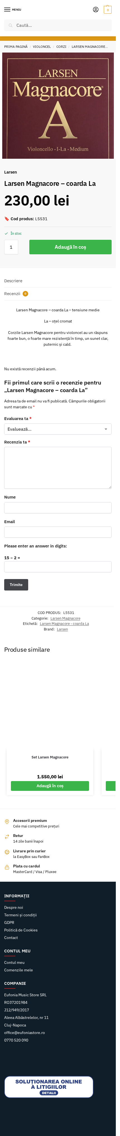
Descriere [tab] (13, 280)
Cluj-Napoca (15, 1025)
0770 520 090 (16, 1040)
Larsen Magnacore (88, 46)
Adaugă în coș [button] (50, 785)
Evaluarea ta (18, 418)
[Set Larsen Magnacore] (50, 705)
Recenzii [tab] (15, 293)
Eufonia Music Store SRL (25, 994)
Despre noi (13, 907)
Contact (11, 937)
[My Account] (95, 10)
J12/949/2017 (16, 1009)
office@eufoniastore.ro (24, 1032)
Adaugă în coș (70, 247)
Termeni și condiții (20, 914)
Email (9, 521)
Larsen (62, 629)
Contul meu (14, 962)
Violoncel (42, 46)
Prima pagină (16, 46)
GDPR (9, 922)
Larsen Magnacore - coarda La (64, 623)
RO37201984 (15, 1002)
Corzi (61, 46)
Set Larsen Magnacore (50, 757)
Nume (10, 497)
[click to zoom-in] (58, 108)
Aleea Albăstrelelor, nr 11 (26, 1017)
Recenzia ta (17, 442)
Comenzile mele (18, 970)
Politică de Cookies (21, 930)
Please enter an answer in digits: (35, 546)
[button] (107, 10)
